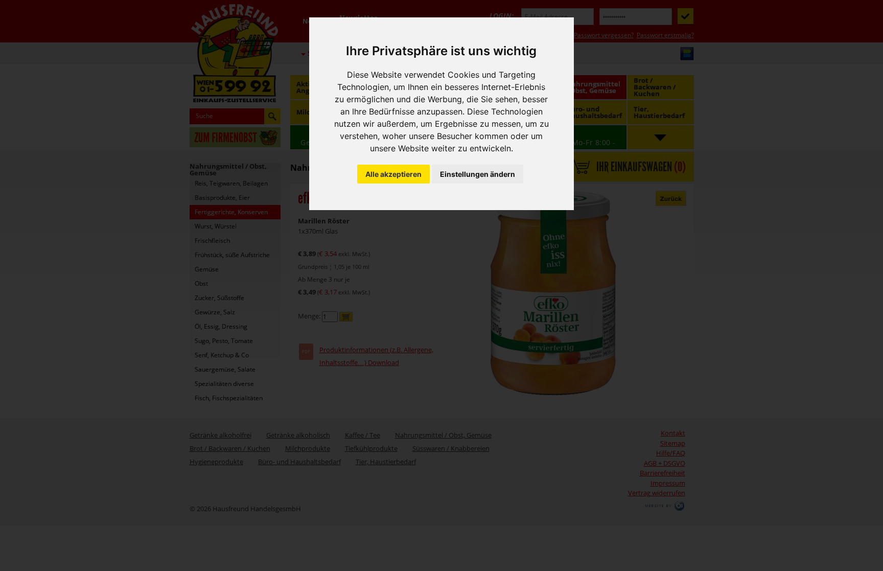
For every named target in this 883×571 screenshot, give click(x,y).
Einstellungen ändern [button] (477, 174)
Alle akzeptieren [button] (393, 174)
